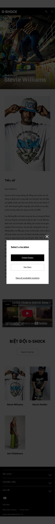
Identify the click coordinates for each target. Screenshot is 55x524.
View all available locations (27, 278)
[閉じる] (47, 236)
